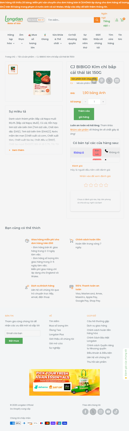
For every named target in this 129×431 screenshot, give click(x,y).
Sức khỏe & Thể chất (58, 39)
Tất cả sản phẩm (26, 56)
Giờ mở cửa (55, 343)
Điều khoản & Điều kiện (99, 352)
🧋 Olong (45, 37)
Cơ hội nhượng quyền (72, 39)
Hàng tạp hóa (10, 39)
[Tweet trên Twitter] (109, 81)
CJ (71, 83)
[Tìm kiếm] (97, 20)
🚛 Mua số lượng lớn (32, 41)
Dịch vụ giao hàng (97, 325)
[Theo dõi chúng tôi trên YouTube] (108, 412)
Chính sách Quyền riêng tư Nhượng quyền (100, 347)
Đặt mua (14, 340)
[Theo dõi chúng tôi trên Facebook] (85, 412)
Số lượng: (75, 101)
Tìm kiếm (54, 321)
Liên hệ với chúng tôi (98, 357)
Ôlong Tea (55, 330)
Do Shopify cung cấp (20, 408)
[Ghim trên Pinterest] (102, 80)
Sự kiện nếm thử (85, 41)
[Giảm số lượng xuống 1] (85, 101)
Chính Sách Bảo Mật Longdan (98, 339)
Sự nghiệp (54, 347)
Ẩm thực (21, 37)
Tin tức (120, 37)
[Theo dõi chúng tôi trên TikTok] (116, 412)
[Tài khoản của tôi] (117, 20)
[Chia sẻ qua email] (117, 80)
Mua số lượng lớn (58, 325)
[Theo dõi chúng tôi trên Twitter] (93, 412)
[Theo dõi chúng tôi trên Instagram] (101, 412)
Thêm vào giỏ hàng (84, 114)
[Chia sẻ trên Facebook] (94, 80)
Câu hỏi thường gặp (98, 321)
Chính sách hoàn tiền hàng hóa (99, 331)
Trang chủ (10, 56)
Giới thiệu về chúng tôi (98, 41)
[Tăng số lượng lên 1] (103, 101)
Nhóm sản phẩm (79, 129)
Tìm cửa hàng (111, 39)
